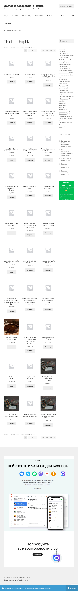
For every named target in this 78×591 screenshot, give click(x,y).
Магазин (49, 16)
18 (43, 51)
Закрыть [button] (73, 588)
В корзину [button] (12, 81)
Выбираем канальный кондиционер (65, 173)
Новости (15, 16)
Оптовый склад (26, 16)
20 (51, 51)
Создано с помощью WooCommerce (16, 580)
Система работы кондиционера (66, 159)
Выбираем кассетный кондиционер (65, 166)
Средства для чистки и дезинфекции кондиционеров (66, 143)
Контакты (7, 23)
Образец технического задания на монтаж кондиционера (67, 152)
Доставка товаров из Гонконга (24, 6)
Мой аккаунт (39, 16)
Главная (8, 30)
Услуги (6, 16)
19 (47, 51)
